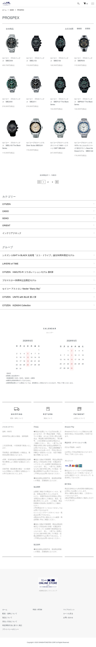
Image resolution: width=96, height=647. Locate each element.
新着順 (87, 28)
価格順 (79, 28)
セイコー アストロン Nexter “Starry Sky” (21, 288)
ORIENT (6, 225)
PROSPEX (20, 10)
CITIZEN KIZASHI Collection (16, 305)
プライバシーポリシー (10, 629)
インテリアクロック (11, 232)
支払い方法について (9, 621)
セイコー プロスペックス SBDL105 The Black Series (11, 145)
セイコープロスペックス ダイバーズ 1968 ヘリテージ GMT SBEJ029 (60, 145)
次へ (57, 182)
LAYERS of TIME (10, 263)
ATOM (39, 609)
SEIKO (12, 10)
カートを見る (68, 613)
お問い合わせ (68, 617)
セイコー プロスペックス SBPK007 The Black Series (83, 102)
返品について (7, 617)
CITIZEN (6, 203)
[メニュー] (92, 3)
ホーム (4, 10)
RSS (34, 609)
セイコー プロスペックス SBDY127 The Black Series (59, 102)
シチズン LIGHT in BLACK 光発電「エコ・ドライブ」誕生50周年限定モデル (38, 255)
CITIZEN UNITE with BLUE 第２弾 (19, 296)
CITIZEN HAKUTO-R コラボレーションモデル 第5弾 (27, 271)
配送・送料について (9, 613)
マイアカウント (69, 609)
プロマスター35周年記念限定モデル (19, 280)
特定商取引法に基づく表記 (12, 625)
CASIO (5, 211)
